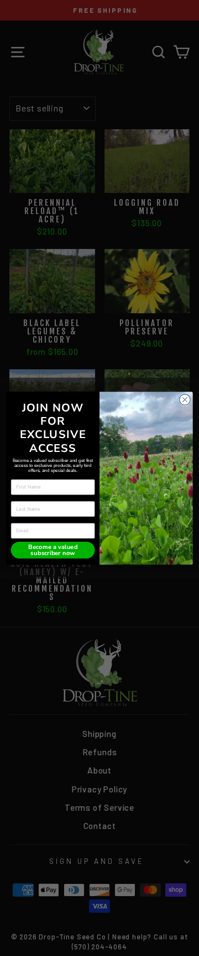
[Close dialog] (185, 399)
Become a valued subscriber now (52, 549)
